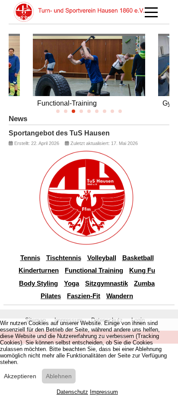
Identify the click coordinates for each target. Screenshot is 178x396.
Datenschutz (72, 392)
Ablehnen (59, 376)
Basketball (138, 257)
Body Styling (38, 283)
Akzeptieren (20, 376)
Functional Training (94, 270)
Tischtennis (63, 257)
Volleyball (101, 257)
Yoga (71, 283)
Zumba (144, 283)
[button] (58, 111)
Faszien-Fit (83, 295)
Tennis (30, 257)
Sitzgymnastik (106, 283)
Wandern (119, 295)
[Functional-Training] (89, 78)
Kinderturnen (39, 270)
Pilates (51, 295)
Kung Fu (142, 270)
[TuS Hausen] (79, 12)
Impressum (104, 392)
